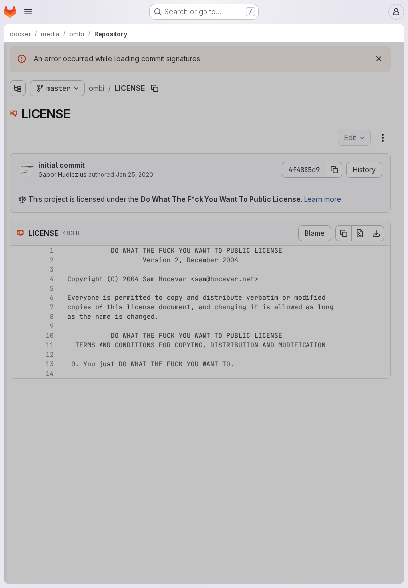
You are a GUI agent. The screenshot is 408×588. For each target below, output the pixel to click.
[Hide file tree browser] (18, 56)
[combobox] (81, 75)
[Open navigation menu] (28, 12)
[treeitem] (82, 93)
